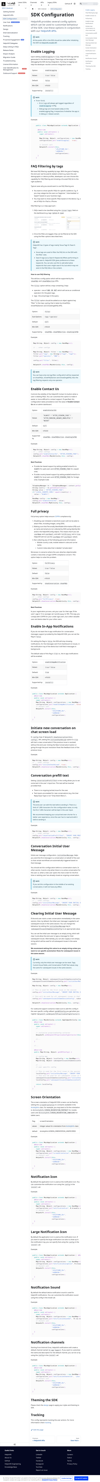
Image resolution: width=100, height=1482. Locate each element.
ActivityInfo (35, 1107)
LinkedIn (39, 1454)
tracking (48, 1423)
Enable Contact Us (91, 15)
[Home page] (33, 8)
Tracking (88, 69)
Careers (70, 1454)
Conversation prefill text (91, 34)
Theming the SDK (91, 66)
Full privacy (89, 18)
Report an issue (41, 1470)
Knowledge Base (11, 1467)
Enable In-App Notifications (90, 22)
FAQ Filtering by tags (92, 13)
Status (69, 1458)
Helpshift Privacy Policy (49, 1480)
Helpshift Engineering (13, 1464)
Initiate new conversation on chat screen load (90, 28)
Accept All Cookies (81, 1478)
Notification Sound (91, 58)
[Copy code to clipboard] (78, 125)
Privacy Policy (72, 1464)
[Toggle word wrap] (74, 125)
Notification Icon (90, 51)
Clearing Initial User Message (91, 44)
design (46, 1405)
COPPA (57, 516)
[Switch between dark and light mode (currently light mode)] (74, 3)
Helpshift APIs (48, 30)
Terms (69, 1461)
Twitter (38, 1458)
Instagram (40, 1464)
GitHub (67, 4)
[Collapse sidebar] (14, 1444)
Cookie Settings (67, 1478)
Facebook (39, 1461)
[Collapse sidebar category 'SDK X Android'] (26, 8)
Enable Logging (90, 10)
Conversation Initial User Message (91, 39)
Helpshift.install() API (49, 43)
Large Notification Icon (91, 54)
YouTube (39, 1467)
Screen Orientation (91, 48)
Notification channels (89, 62)
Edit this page (38, 1430)
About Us (8, 1458)
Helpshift (8, 1454)
